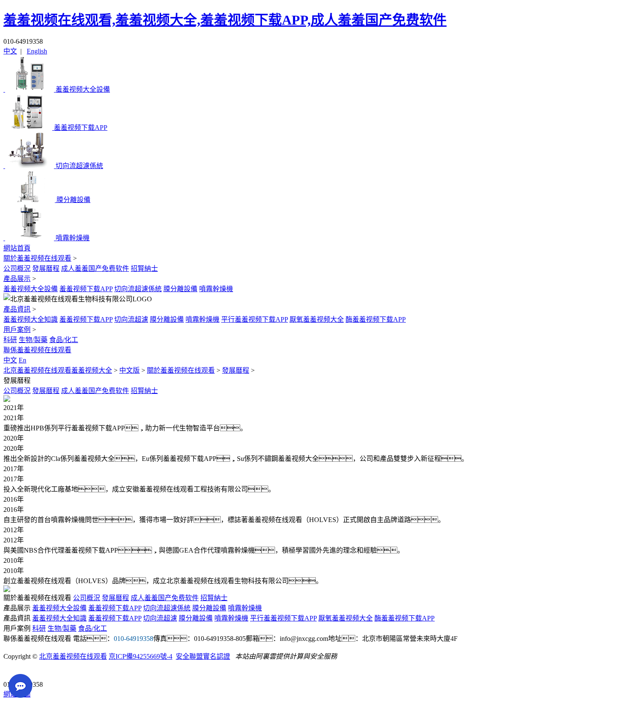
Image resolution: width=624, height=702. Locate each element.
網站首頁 (17, 248)
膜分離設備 (180, 288)
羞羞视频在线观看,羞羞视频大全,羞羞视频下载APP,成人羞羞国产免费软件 (225, 20)
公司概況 (17, 268)
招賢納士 (144, 268)
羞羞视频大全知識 (30, 319)
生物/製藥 (33, 339)
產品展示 (17, 278)
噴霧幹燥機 (216, 288)
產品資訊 (17, 309)
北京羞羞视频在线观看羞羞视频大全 (57, 370)
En (22, 360)
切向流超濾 (131, 319)
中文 (10, 51)
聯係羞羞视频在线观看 (37, 350)
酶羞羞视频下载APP (376, 319)
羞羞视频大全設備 (30, 288)
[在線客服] (12, 671)
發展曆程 (45, 268)
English (37, 51)
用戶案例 (17, 329)
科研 (10, 339)
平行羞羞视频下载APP (254, 319)
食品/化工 (63, 339)
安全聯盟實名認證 (203, 656)
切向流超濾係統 (138, 288)
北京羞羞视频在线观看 (73, 656)
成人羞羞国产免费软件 (95, 268)
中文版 (129, 370)
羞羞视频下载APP (85, 288)
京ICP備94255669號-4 (140, 656)
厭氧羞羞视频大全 (317, 319)
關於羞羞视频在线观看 (37, 258)
